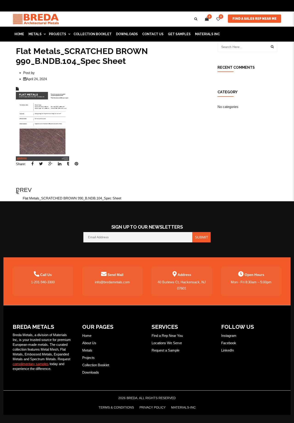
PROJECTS (57, 34)
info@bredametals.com (112, 282)
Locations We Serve (167, 343)
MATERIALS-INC (183, 407)
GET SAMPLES (179, 34)
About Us (89, 343)
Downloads (90, 372)
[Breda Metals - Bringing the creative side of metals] (36, 19)
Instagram (228, 336)
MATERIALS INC (207, 34)
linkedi (59, 165)
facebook (32, 165)
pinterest (76, 165)
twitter (41, 165)
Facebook (228, 343)
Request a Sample (165, 350)
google (50, 165)
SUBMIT (201, 237)
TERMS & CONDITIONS (116, 407)
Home (86, 336)
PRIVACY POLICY (152, 407)
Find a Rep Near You (167, 336)
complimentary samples (31, 364)
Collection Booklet (93, 34)
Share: (21, 164)
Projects (88, 358)
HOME (19, 34)
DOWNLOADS (127, 34)
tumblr (68, 165)
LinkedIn (227, 350)
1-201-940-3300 (43, 282)
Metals (87, 350)
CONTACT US (153, 34)
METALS (35, 34)
